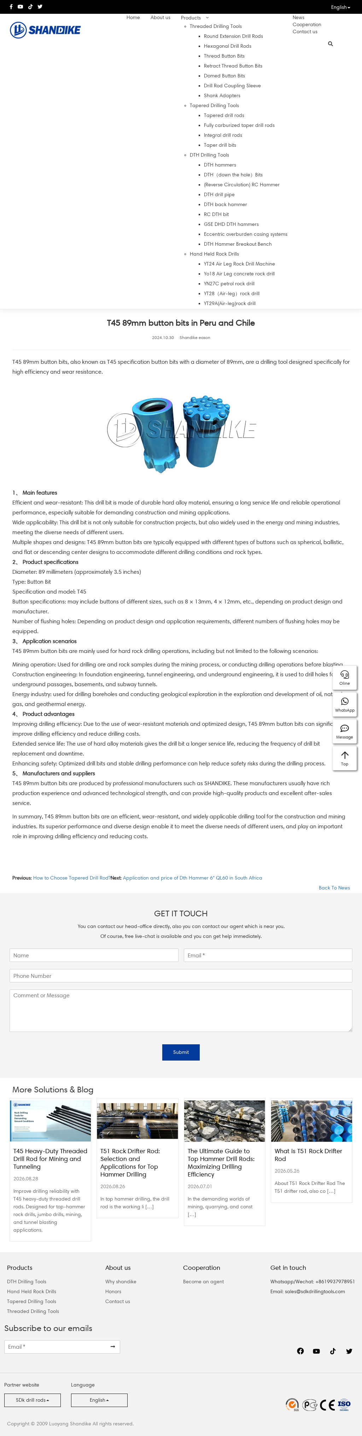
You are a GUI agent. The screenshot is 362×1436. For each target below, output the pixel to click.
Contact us (305, 32)
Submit (181, 1052)
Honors (113, 1292)
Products (191, 18)
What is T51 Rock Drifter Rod (308, 1155)
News (298, 17)
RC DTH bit (216, 214)
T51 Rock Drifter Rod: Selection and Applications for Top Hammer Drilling (130, 1162)
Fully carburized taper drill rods (239, 125)
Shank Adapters (222, 96)
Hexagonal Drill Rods (227, 46)
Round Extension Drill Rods (233, 36)
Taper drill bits (220, 145)
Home (133, 17)
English (339, 7)
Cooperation (307, 25)
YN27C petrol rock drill (229, 284)
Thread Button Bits (224, 56)
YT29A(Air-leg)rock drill (230, 303)
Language (83, 1385)
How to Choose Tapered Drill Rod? (72, 878)
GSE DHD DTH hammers (231, 224)
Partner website (21, 1385)
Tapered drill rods (224, 115)
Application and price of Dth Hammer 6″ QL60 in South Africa (192, 878)
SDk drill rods (31, 1400)
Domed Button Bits (224, 76)
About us (160, 17)
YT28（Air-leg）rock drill (231, 294)
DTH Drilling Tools (209, 155)
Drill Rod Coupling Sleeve (232, 86)
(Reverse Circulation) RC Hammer (242, 185)
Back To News (333, 888)
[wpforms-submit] (112, 1346)
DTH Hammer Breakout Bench (238, 244)
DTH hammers (220, 165)
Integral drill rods (223, 135)
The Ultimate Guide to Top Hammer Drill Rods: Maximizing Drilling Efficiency (221, 1162)
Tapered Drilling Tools (214, 106)
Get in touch (288, 1268)
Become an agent (203, 1282)
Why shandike (120, 1282)
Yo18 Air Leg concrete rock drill (239, 274)
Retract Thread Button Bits (233, 66)
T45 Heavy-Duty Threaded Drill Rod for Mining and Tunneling (50, 1159)
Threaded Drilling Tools (216, 26)
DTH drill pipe (219, 195)
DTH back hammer (225, 205)
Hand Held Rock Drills (214, 254)
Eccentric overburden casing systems (245, 234)
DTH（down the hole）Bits (233, 175)
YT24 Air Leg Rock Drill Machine (239, 264)
